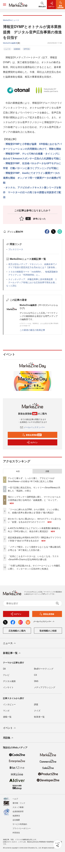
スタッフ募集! (18, 807)
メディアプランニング (44, 687)
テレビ (6, 674)
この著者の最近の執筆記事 (32, 329)
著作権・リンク (19, 803)
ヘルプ (15, 798)
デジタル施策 (9, 681)
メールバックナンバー (34, 427)
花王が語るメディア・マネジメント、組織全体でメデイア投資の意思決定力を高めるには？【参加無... (32, 266)
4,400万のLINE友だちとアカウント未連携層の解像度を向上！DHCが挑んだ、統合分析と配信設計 (34, 530)
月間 (47, 471)
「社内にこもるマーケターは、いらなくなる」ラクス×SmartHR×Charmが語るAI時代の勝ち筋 (33, 558)
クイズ (37, 710)
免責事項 (16, 815)
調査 (36, 704)
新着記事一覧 (10, 653)
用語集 (6, 737)
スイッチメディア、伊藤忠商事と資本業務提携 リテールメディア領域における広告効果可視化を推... (32, 281)
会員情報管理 (18, 811)
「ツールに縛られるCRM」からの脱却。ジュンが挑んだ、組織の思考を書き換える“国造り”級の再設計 (33, 511)
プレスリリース (15, 249)
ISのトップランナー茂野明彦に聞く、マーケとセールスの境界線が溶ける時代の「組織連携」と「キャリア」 (34, 498)
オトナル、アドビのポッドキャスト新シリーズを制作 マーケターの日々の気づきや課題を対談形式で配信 (32, 192)
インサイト (8, 687)
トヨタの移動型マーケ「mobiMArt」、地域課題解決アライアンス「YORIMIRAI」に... (33, 273)
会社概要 (16, 819)
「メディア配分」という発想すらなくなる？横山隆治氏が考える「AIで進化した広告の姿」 (34, 548)
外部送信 (16, 832)
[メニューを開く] (4, 4)
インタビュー (9, 704)
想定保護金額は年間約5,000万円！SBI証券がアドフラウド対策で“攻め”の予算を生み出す (34, 539)
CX (35, 674)
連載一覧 (7, 716)
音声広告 (27, 49)
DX (4, 668)
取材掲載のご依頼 (48, 630)
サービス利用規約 (20, 824)
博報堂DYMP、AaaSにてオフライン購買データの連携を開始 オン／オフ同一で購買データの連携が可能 (32, 177)
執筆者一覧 (39, 716)
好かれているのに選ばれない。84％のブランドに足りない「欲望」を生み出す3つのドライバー (34, 520)
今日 (18, 471)
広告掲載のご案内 (17, 630)
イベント (8, 728)
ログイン (34, 442)
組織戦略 (17, 49)
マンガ (6, 710)
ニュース (7, 49)
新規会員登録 (33, 434)
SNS (36, 681)
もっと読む (11, 285)
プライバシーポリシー (22, 828)
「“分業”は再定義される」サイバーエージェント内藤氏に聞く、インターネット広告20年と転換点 (34, 567)
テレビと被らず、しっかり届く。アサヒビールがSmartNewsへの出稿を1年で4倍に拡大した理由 (31, 480)
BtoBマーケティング (43, 668)
